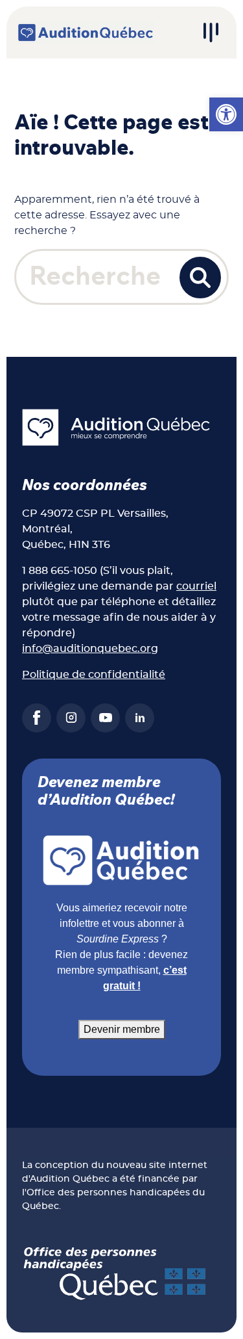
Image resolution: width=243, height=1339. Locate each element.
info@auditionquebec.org (90, 649)
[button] (226, 114)
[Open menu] (210, 32)
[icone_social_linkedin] (139, 718)
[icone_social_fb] (36, 718)
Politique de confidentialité (93, 675)
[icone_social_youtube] (105, 718)
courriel (196, 586)
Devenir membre (122, 1029)
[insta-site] (71, 718)
